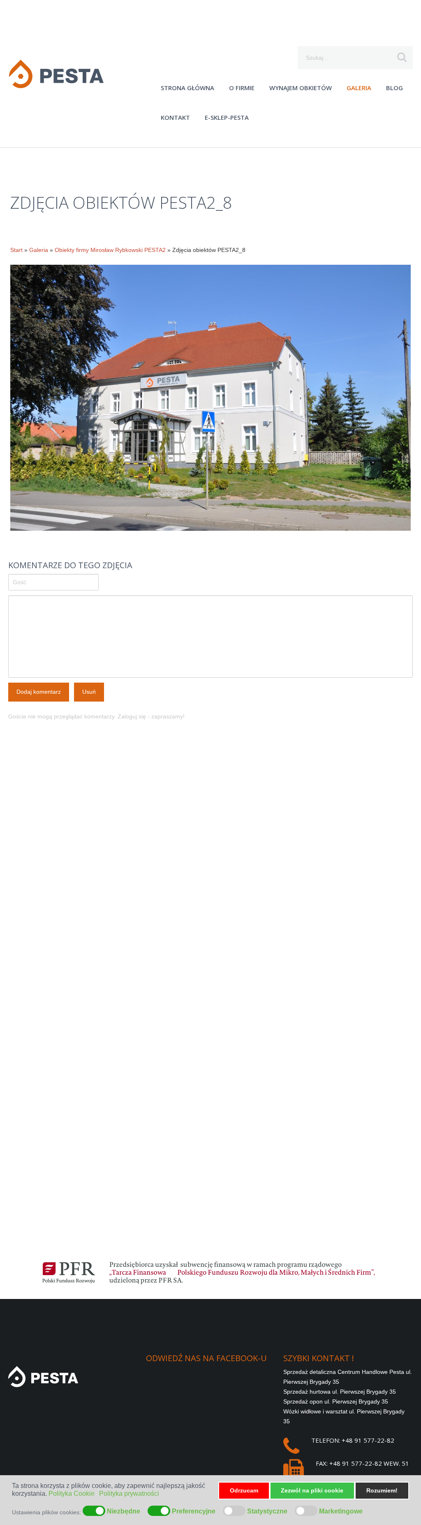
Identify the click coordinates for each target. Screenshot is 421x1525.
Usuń (89, 691)
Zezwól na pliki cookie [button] (312, 1490)
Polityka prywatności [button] (129, 1493)
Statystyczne (267, 1511)
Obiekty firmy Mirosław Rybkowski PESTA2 (110, 250)
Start (16, 250)
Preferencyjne (193, 1511)
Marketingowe (341, 1511)
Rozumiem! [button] (382, 1490)
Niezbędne (123, 1511)
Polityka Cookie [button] (72, 1493)
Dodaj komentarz (38, 691)
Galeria (38, 250)
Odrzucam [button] (244, 1490)
